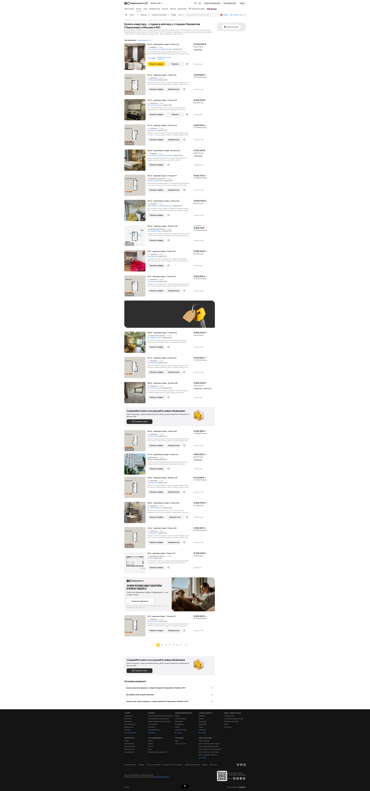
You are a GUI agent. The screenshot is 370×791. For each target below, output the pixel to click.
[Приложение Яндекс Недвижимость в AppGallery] (241, 778)
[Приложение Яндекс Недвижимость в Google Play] (237, 778)
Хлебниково (128, 721)
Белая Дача (151, 727)
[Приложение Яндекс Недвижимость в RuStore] (244, 778)
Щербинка (202, 716)
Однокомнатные (129, 752)
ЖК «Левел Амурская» (154, 105)
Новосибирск (179, 721)
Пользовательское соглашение (173, 764)
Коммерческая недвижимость (157, 752)
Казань (177, 727)
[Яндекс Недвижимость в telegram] (244, 765)
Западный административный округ (159, 721)
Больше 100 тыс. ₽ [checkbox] (135, 323)
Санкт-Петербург (180, 718)
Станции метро (228, 716)
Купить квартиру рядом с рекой (209, 746)
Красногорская (129, 727)
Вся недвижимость (130, 764)
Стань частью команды (153, 764)
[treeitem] (129, 9)
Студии (126, 741)
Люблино (127, 730)
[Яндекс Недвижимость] (136, 3)
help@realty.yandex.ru (162, 777)
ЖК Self (149, 558)
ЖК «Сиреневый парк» (154, 231)
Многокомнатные (129, 746)
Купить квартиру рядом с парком (209, 743)
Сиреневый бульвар (159, 459)
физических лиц (140, 607)
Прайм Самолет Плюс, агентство (164, 58)
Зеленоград (202, 721)
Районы (226, 724)
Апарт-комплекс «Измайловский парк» (159, 49)
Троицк (201, 727)
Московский (202, 724)
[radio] (162, 645)
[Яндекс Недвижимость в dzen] (241, 765)
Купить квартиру (204, 741)
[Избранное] (195, 3)
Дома (149, 749)
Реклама (141, 764)
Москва (149, 459)
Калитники (127, 718)
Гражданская (128, 716)
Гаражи (150, 741)
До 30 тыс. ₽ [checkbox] (132, 317)
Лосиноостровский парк (155, 180)
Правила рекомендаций (192, 764)
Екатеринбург (179, 724)
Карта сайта (213, 764)
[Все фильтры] (126, 15)
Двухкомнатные (129, 749)
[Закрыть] (245, 15)
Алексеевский (152, 724)
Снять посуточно (180, 743)
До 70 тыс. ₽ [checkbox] (158, 317)
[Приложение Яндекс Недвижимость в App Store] (234, 778)
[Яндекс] (242, 787)
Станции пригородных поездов (233, 718)
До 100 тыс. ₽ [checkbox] (171, 317)
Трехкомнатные (129, 743)
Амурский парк (152, 130)
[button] (199, 3)
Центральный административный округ (160, 716)
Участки (150, 746)
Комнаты (151, 743)
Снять (177, 741)
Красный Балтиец (129, 724)
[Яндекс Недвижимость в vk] (238, 765)
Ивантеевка (202, 730)
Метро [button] (225, 15)
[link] (242, 3)
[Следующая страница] (186, 645)
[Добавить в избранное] (187, 64)
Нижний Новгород (181, 730)
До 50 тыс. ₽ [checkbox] (145, 317)
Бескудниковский (153, 730)
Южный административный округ (158, 718)
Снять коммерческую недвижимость (210, 749)
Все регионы (228, 727)
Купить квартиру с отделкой (208, 755)
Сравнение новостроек (231, 721)
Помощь (204, 764)
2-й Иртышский (152, 80)
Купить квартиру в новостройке (209, 752)
